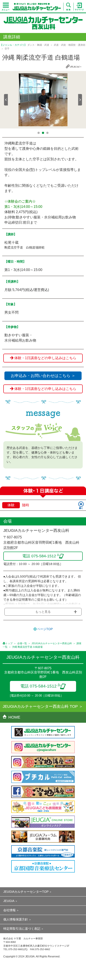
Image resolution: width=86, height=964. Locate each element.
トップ (9, 643)
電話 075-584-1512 (38, 686)
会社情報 (9, 910)
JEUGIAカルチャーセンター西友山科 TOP (40, 706)
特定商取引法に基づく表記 (21, 928)
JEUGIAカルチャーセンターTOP (26, 891)
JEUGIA (8, 901)
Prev (6, 100)
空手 (7, 48)
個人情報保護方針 (15, 919)
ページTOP (45, 629)
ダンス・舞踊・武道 (38, 45)
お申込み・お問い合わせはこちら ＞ (43, 375)
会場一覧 (22, 643)
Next (80, 100)
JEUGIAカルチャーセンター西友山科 (52, 643)
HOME (14, 717)
